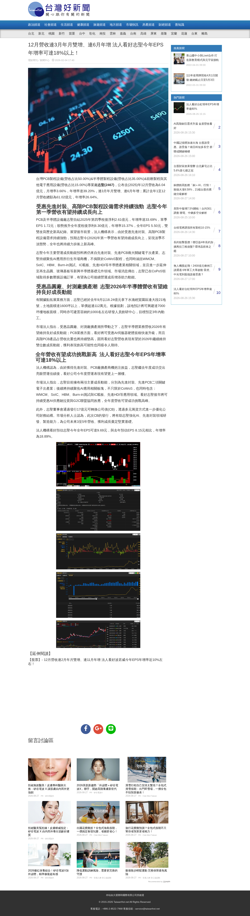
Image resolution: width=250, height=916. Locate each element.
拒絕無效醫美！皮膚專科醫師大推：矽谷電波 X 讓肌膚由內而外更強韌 (48, 789)
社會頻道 (50, 24)
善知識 (179, 24)
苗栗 (72, 33)
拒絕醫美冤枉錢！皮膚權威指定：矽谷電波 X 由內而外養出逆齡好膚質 (48, 832)
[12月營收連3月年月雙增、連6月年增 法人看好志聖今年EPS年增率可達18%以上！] (86, 729)
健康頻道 (83, 24)
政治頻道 (34, 24)
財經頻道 (165, 24)
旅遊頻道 (99, 24)
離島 (205, 33)
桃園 (51, 33)
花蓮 (184, 33)
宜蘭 (174, 33)
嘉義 (123, 33)
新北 (41, 33)
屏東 (154, 33)
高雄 (143, 33)
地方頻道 (116, 24)
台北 (31, 33)
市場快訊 (132, 24)
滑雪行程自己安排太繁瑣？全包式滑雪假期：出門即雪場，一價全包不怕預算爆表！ (146, 789)
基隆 (164, 33)
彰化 (92, 33)
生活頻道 (67, 24)
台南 (133, 33)
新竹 (62, 33)
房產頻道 (148, 24)
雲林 (113, 33)
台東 (194, 33)
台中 (82, 33)
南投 (102, 33)
